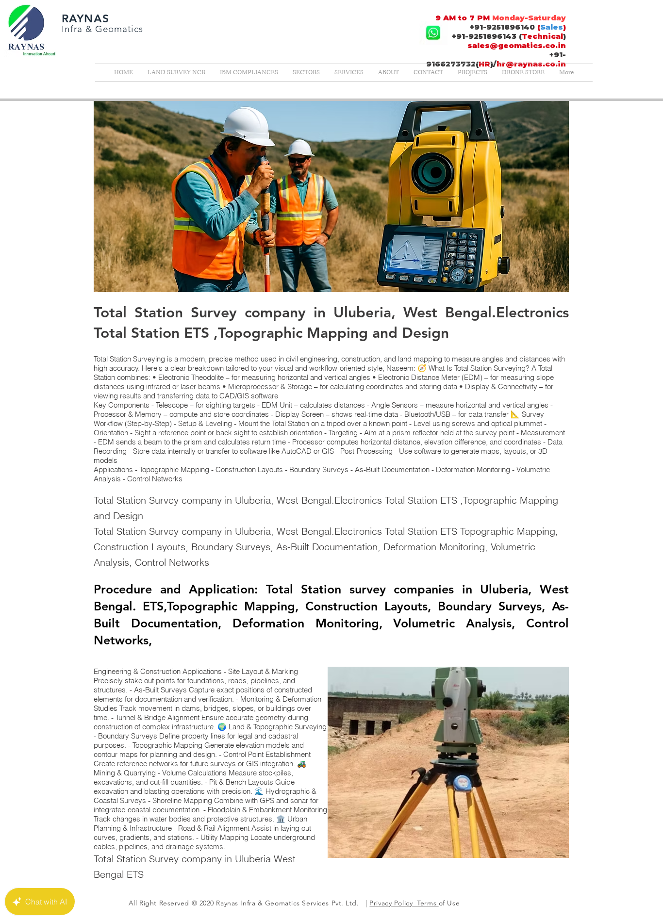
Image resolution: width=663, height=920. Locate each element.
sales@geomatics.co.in (516, 45)
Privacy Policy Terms (403, 903)
